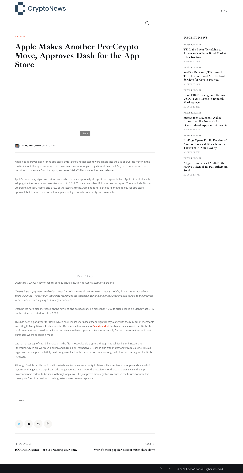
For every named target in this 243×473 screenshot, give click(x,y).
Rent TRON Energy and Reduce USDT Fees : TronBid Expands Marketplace (204, 98)
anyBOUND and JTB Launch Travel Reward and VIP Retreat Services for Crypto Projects (204, 75)
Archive (20, 37)
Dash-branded (100, 326)
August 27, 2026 (191, 61)
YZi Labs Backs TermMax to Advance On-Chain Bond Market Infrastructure (204, 53)
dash (21, 401)
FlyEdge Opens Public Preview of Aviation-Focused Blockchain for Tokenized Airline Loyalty (204, 144)
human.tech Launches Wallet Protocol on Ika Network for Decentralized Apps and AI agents (205, 121)
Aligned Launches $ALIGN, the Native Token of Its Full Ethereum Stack (205, 166)
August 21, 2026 (191, 175)
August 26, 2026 (191, 107)
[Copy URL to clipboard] (48, 424)
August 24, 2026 (191, 129)
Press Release (192, 45)
